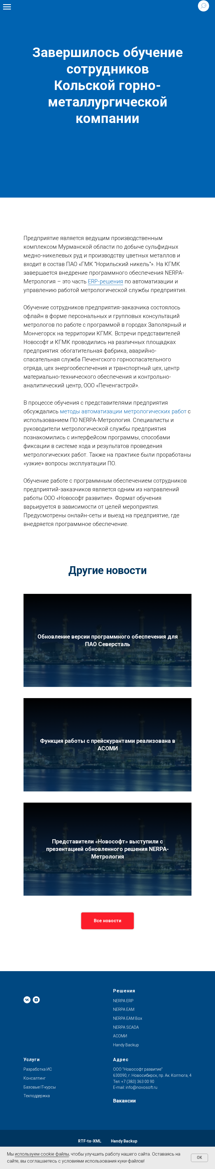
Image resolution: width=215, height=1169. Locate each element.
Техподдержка (37, 1096)
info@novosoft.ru (141, 1087)
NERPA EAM (123, 1009)
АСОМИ (120, 1036)
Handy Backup (126, 1045)
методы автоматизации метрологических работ (123, 411)
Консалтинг (35, 1078)
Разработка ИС (38, 1069)
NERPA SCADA (126, 1027)
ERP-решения (105, 281)
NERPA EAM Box (127, 1018)
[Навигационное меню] (7, 7)
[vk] (27, 999)
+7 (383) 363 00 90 (137, 1081)
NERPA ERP (123, 1001)
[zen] (36, 999)
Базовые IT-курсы (40, 1087)
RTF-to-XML (89, 1141)
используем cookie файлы (42, 1154)
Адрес (120, 1059)
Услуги (32, 1059)
